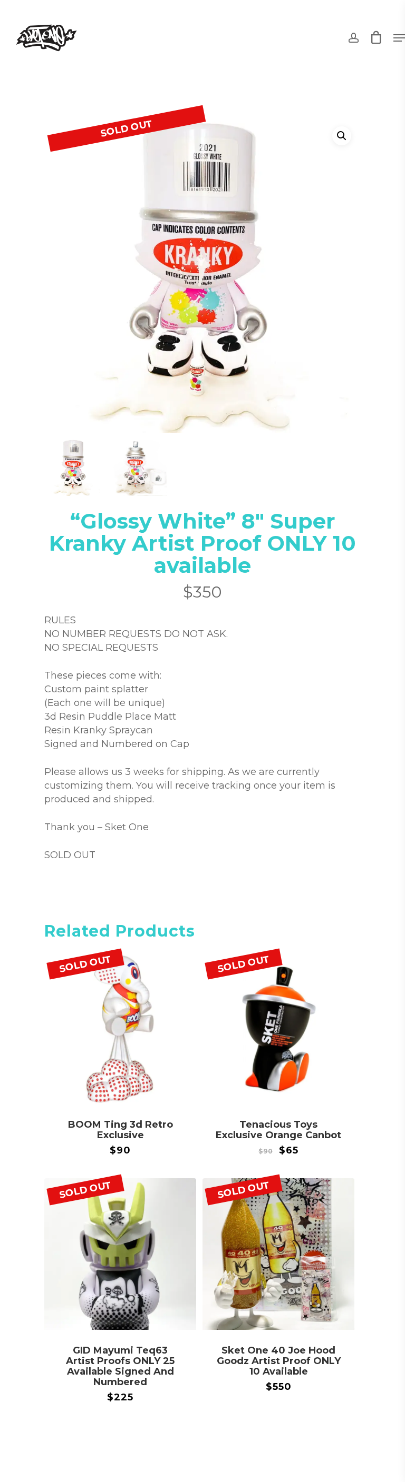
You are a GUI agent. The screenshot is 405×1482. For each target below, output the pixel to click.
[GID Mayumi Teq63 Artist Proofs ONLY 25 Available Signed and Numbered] (120, 1254)
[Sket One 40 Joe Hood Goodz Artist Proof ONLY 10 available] (278, 1254)
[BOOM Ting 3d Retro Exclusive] (120, 1028)
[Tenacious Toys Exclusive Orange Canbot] (278, 1028)
